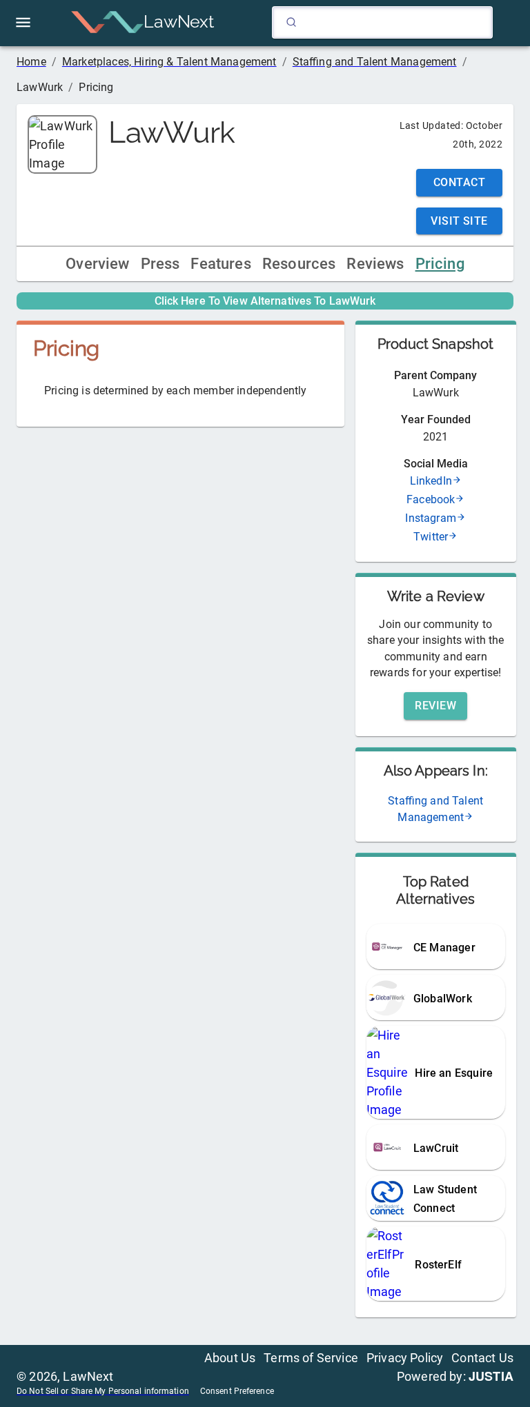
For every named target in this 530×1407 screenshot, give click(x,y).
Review (435, 705)
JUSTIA (491, 1376)
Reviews (375, 263)
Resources (299, 263)
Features (220, 263)
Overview (97, 263)
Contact (459, 182)
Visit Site (459, 220)
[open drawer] (23, 22)
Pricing (439, 263)
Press (160, 263)
